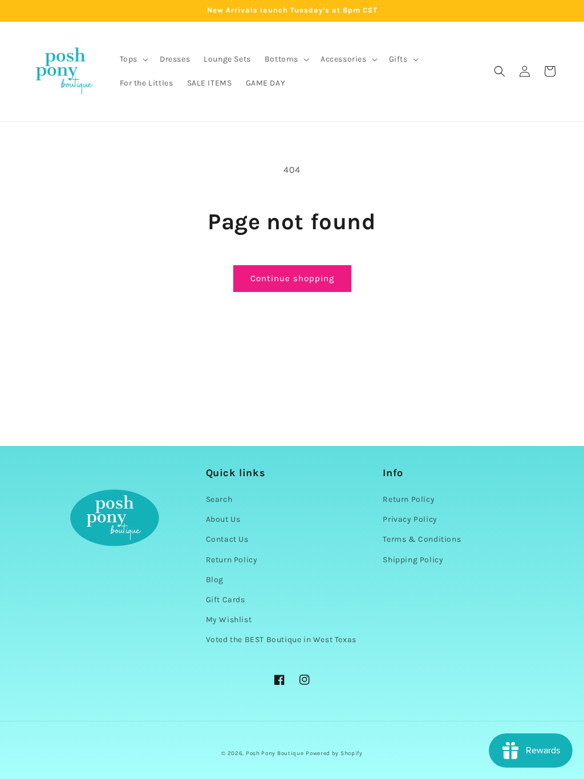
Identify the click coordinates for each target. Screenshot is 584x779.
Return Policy (232, 560)
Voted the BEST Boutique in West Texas (281, 639)
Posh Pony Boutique (275, 753)
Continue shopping (292, 278)
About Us (223, 519)
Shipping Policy (413, 560)
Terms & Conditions (422, 539)
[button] (133, 59)
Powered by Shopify (334, 753)
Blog (215, 580)
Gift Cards (225, 599)
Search (219, 499)
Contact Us (227, 539)
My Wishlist (229, 619)
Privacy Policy (410, 519)
